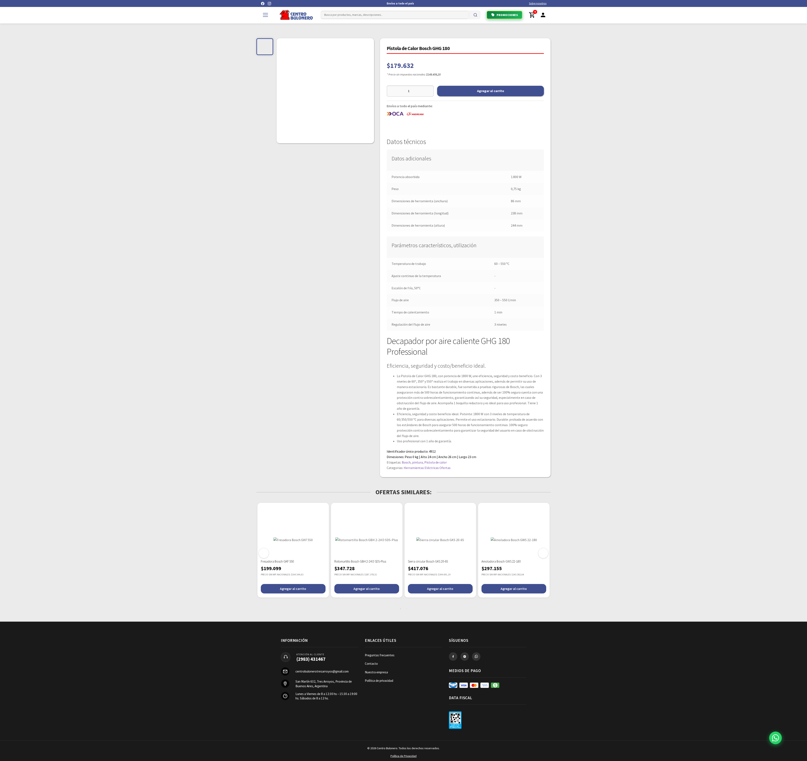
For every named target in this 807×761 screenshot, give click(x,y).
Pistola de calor (435, 462)
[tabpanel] (293, 550)
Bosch (406, 462)
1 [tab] (400, 609)
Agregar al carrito (490, 91)
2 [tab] (407, 609)
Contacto (371, 664)
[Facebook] (263, 3)
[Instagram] (269, 3)
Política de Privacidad (403, 756)
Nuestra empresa (376, 672)
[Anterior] (263, 553)
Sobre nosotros (537, 3)
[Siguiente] (543, 553)
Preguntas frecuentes (379, 655)
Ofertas (445, 468)
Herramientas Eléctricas (421, 468)
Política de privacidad (379, 681)
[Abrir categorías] (265, 15)
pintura (417, 462)
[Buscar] (475, 15)
